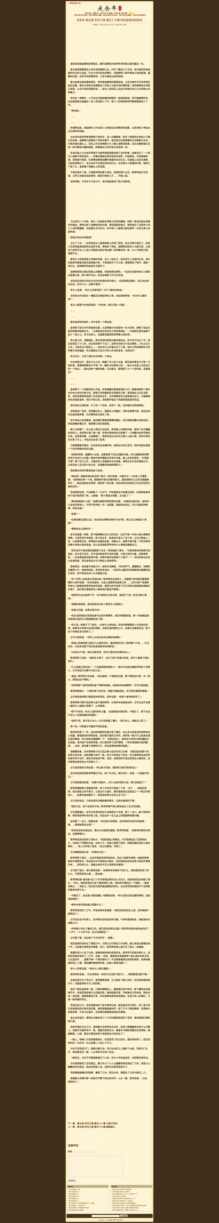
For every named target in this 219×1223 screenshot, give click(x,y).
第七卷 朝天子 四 (74, 1196)
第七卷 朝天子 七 (74, 1192)
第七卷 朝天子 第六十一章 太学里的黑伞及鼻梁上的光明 (129, 1205)
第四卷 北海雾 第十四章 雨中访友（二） (124, 1198)
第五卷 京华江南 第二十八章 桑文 (122, 1201)
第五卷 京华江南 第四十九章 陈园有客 (123, 1203)
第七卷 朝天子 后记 (74, 1189)
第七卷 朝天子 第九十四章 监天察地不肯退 (125, 1208)
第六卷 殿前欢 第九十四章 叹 (121, 1192)
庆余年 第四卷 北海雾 (95, 15)
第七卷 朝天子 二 (74, 1201)
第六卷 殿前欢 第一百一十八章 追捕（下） (125, 1194)
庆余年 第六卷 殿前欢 (125, 15)
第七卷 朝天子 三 (74, 1198)
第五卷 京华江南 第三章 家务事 (121, 1189)
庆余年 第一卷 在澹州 (106, 13)
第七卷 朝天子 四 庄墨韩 (76, 1210)
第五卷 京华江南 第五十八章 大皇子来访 (97, 1123)
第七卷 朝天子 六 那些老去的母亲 (79, 1208)
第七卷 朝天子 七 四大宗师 (77, 1205)
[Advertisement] (88, 44)
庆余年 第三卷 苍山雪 (80, 15)
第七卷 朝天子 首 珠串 (119, 1196)
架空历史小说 (75, 3)
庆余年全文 (88, 13)
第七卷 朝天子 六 (74, 1194)
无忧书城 (119, 1220)
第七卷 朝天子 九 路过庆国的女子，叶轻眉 (81, 1203)
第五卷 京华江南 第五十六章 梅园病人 (96, 1127)
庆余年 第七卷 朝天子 (139, 15)
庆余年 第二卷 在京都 (120, 13)
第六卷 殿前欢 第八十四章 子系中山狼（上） (125, 1210)
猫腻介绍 (96, 13)
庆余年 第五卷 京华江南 (110, 15)
